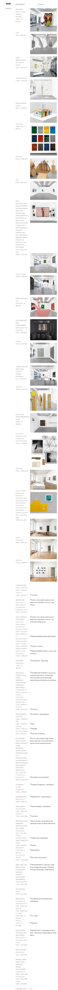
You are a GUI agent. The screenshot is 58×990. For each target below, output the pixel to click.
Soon (17, 301)
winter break (19, 124)
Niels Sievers (20, 828)
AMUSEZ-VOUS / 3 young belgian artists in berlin (21, 940)
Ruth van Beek (20, 738)
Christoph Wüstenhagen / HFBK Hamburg (20, 877)
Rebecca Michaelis (21, 298)
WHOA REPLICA (20, 952)
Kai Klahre (24, 826)
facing (17, 201)
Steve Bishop (19, 661)
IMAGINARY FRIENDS (21, 78)
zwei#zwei (18, 341)
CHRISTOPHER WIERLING (22, 417)
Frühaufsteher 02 (20, 972)
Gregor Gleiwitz (21, 741)
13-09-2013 (19, 593)
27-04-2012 (19, 707)
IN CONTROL (19, 716)
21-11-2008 (19, 913)
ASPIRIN (18, 891)
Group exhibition (21, 103)
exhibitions (40, 4)
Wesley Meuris (20, 935)
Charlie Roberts (21, 325)
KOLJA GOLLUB (20, 414)
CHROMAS (18, 726)
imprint (31, 989)
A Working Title (20, 663)
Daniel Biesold (20, 687)
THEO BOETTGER (20, 889)
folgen (17, 517)
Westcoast (18, 908)
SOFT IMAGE (19, 468)
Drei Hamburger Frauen (22, 823)
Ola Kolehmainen (20, 976)
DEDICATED (19, 560)
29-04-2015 (19, 387)
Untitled (18, 419)
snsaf (17, 252)
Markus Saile (20, 369)
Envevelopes (19, 156)
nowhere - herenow (21, 644)
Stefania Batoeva (21, 585)
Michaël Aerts (20, 930)
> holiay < (18, 981)
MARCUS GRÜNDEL (21, 950)
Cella (17, 180)
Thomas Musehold (21, 367)
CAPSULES (18, 921)
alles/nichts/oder (20, 831)
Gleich (17, 33)
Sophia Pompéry (21, 969)
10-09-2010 (19, 814)
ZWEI (17, 721)
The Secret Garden (21, 274)
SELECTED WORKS (21, 809)
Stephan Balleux (21, 933)
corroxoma (18, 371)
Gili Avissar (19, 9)
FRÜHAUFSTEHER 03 (21, 882)
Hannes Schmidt (21, 750)
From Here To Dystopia (22, 731)
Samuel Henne (20, 962)
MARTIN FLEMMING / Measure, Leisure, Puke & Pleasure (21, 651)
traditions (18, 106)
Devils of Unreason (21, 12)
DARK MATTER (19, 848)
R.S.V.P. (17, 755)
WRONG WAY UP (20, 799)
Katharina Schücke (22, 753)
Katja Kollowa (20, 600)
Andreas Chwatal (21, 959)
